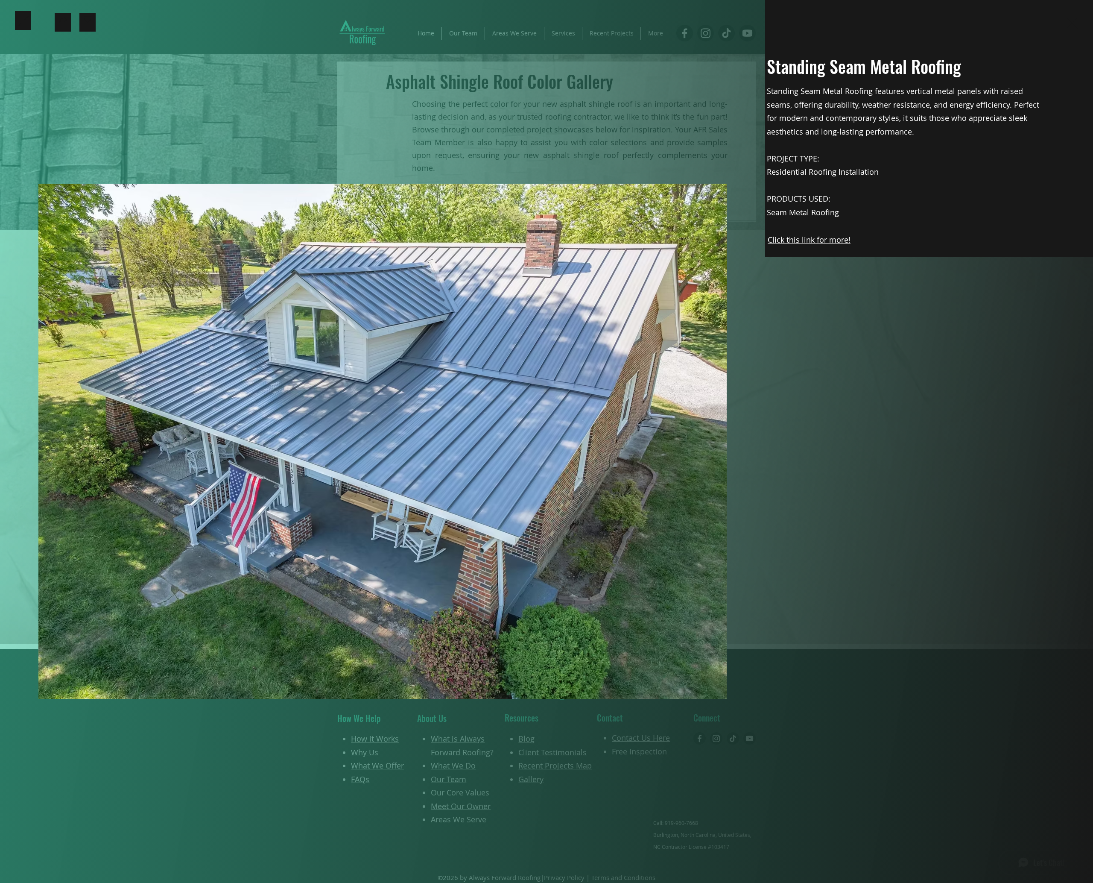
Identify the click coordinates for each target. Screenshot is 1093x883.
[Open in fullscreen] (23, 20)
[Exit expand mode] (1072, 22)
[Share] (63, 22)
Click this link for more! (809, 240)
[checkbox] (87, 22)
